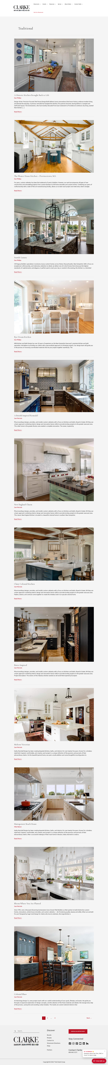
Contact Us (50, 1040)
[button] (40, 4)
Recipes (49, 1038)
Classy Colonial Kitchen (24, 584)
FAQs (48, 1046)
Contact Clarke (77, 4)
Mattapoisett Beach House (25, 824)
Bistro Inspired (20, 665)
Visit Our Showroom (38, 12)
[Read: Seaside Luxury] (54, 226)
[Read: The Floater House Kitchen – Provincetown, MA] (54, 146)
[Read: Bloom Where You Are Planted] (54, 873)
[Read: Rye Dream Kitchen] (54, 307)
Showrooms (36, 4)
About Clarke (68, 4)
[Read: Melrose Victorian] (54, 714)
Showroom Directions (53, 1043)
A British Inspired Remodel (26, 415)
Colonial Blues (20, 994)
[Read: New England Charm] (54, 469)
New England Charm (23, 504)
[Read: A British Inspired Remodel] (54, 386)
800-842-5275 (73, 1052)
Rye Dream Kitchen (22, 337)
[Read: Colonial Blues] (54, 958)
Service (59, 4)
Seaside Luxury (20, 257)
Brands (44, 4)
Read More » (18, 112)
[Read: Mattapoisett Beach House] (54, 794)
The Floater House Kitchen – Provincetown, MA (35, 176)
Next (89, 1018)
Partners (49, 1050)
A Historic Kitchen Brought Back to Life (31, 95)
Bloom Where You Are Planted (27, 903)
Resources (51, 4)
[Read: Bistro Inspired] (54, 634)
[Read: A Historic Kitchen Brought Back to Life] (54, 65)
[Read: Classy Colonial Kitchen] (54, 554)
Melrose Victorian (22, 744)
